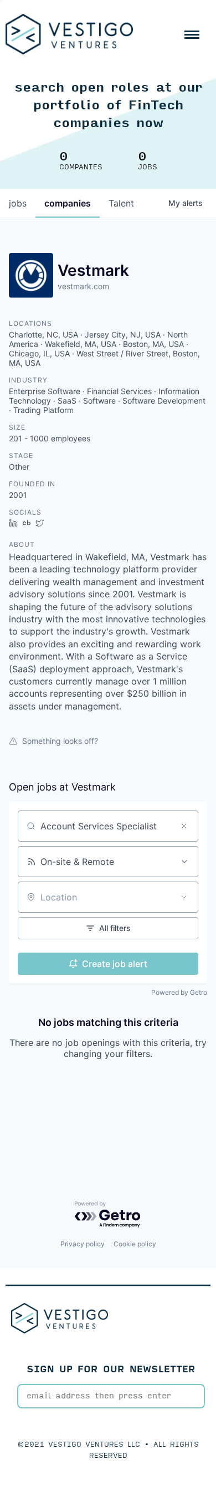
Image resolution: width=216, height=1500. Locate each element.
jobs (18, 203)
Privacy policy (82, 1244)
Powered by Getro (179, 992)
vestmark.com (83, 286)
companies (67, 203)
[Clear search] (184, 826)
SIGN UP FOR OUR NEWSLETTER (111, 1369)
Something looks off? (60, 741)
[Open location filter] (184, 897)
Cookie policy (135, 1244)
